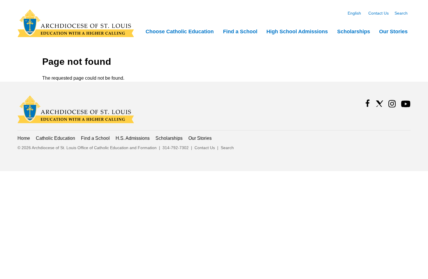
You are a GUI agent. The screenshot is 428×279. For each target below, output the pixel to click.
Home (23, 138)
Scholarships (353, 31)
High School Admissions (297, 31)
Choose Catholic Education (180, 31)
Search (401, 13)
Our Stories (393, 31)
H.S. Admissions (133, 138)
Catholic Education (55, 138)
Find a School (240, 31)
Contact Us (378, 13)
